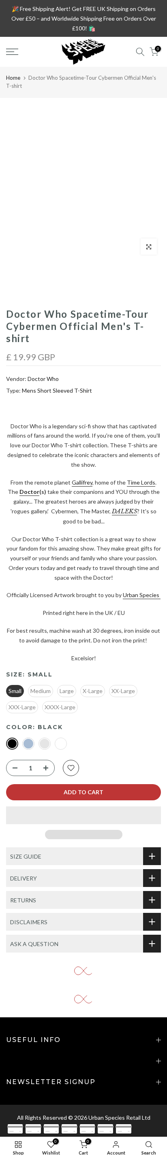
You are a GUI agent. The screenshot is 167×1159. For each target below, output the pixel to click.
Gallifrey (82, 482)
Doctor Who (43, 378)
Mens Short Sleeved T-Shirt (57, 390)
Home (13, 77)
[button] (83, 815)
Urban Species (141, 594)
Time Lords (141, 482)
